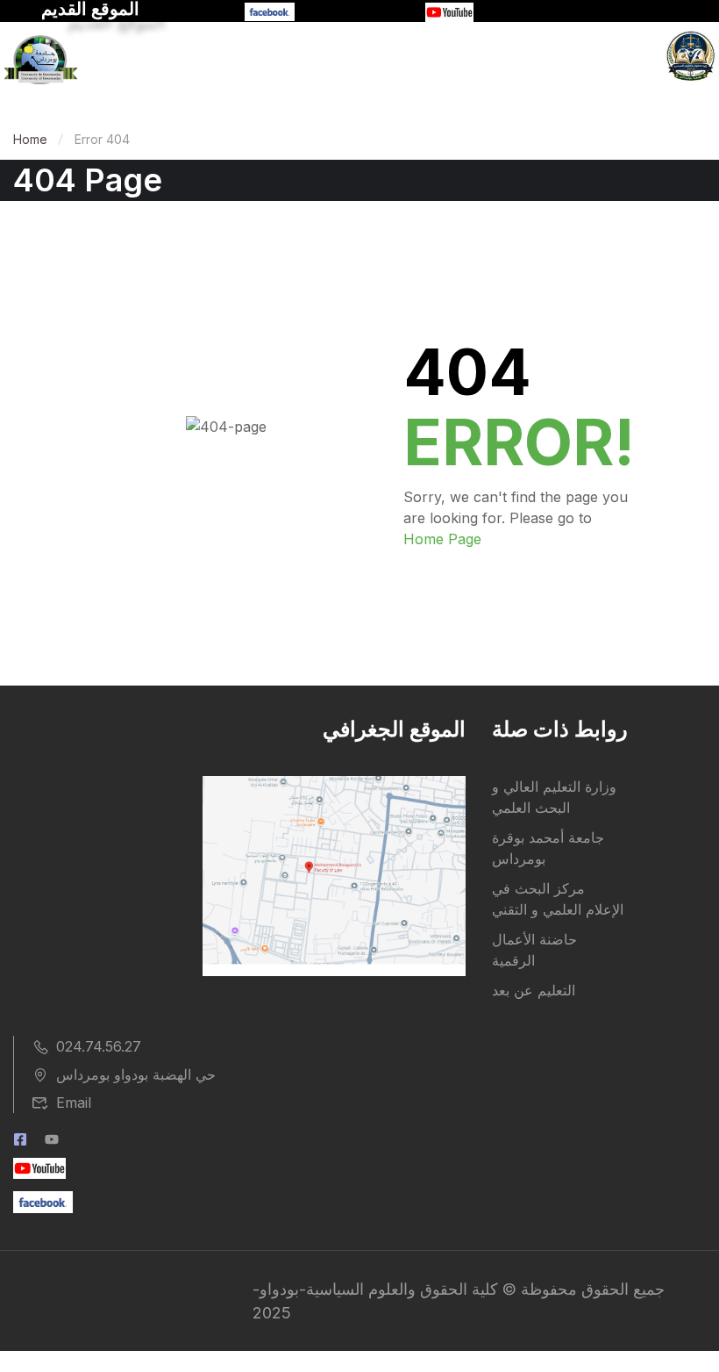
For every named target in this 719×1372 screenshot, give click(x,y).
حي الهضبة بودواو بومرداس (136, 1074)
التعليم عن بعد (533, 990)
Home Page (442, 539)
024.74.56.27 (98, 1046)
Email (73, 1102)
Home (30, 139)
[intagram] (52, 1141)
